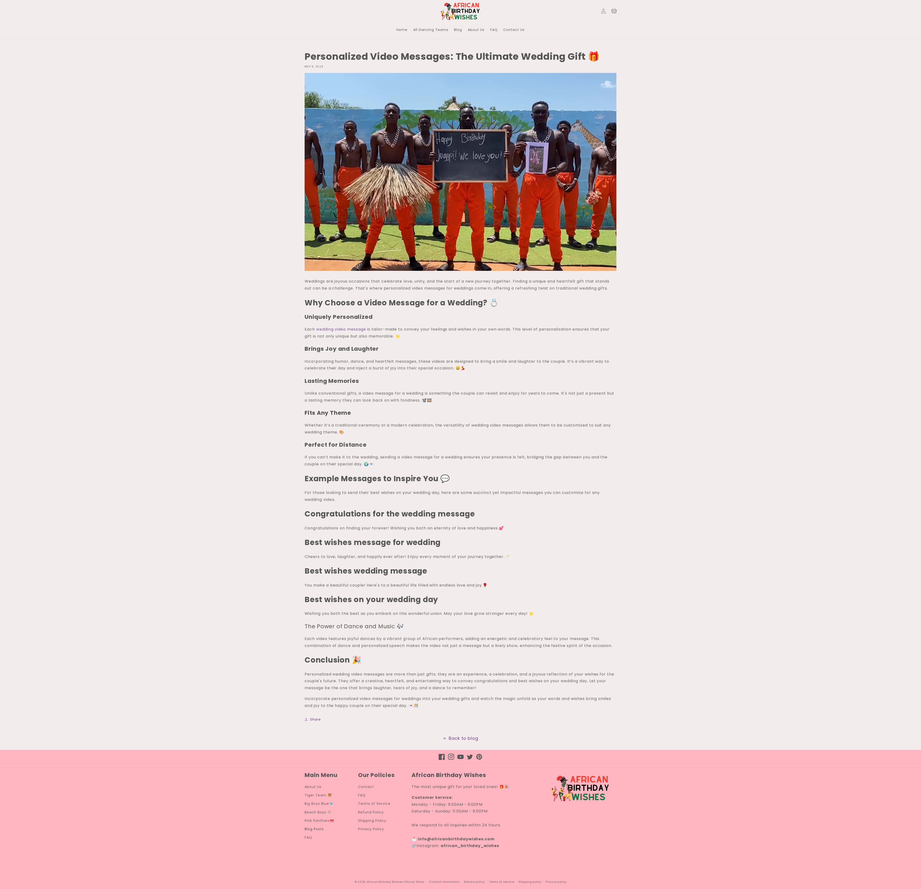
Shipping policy (530, 882)
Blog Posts (314, 829)
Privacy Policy (371, 829)
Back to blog (463, 738)
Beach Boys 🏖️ (318, 812)
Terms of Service (374, 803)
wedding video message (341, 329)
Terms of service (501, 882)
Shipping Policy (372, 820)
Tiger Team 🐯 (318, 795)
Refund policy (474, 882)
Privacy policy (556, 882)
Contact (366, 786)
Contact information (444, 882)
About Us (313, 786)
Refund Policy (371, 812)
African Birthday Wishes (385, 882)
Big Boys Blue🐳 (319, 803)
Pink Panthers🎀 (319, 820)
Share (315, 719)
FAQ (308, 837)
